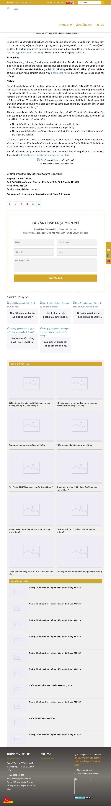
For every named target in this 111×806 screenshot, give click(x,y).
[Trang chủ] (55, 13)
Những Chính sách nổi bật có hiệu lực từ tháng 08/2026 (55, 587)
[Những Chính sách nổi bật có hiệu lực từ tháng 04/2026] (17, 657)
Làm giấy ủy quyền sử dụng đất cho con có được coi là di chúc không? (55, 344)
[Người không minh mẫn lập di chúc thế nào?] (22, 305)
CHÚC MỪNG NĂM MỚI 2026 (42, 718)
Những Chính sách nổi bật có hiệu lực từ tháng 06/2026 (55, 620)
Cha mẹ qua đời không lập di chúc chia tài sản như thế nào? (22, 340)
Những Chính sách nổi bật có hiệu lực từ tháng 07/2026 (55, 604)
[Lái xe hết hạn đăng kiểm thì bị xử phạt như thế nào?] (31, 552)
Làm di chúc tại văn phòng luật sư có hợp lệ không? (55, 315)
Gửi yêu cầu (55, 278)
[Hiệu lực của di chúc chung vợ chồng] (79, 425)
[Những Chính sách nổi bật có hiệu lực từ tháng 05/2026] (17, 641)
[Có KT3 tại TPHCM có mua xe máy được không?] (31, 468)
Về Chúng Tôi (84, 25)
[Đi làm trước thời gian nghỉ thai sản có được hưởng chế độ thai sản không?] (31, 383)
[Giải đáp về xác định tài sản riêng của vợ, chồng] (79, 552)
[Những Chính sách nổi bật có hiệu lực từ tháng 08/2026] (17, 592)
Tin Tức (99, 25)
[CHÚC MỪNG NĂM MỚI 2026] (17, 722)
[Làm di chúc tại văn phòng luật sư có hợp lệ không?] (55, 305)
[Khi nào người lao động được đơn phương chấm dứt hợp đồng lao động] (79, 383)
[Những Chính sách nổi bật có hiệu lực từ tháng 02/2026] (17, 706)
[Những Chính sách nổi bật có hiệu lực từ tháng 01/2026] (17, 739)
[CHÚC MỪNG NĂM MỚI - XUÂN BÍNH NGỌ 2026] (17, 690)
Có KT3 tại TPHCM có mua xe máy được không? (31, 487)
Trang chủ (65, 25)
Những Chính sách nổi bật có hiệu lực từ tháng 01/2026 (55, 734)
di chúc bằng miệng (60, 73)
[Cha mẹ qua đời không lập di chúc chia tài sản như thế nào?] (22, 330)
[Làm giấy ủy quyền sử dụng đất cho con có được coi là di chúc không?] (55, 332)
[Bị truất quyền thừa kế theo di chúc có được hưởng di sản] (88, 305)
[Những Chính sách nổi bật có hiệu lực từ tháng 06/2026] (17, 624)
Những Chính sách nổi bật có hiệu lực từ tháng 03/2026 (55, 669)
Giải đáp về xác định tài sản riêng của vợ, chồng (79, 571)
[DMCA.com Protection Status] (82, 797)
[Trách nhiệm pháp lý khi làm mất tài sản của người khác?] (79, 468)
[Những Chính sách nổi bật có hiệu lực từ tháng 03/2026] (17, 673)
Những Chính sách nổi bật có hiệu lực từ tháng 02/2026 (55, 702)
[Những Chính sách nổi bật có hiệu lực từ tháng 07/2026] (17, 608)
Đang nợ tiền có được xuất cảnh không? (28, 445)
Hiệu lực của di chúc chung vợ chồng (74, 445)
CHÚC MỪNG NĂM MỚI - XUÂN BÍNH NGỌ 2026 (50, 685)
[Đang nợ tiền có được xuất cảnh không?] (31, 425)
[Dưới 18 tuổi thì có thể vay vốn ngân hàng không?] (79, 510)
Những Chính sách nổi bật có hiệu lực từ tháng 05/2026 (55, 636)
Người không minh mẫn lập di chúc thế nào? (22, 315)
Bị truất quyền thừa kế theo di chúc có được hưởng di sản (88, 315)
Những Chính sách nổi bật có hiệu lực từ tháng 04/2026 (55, 653)
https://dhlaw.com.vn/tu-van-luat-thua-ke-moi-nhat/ (45, 155)
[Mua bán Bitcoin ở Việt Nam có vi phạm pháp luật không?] (31, 510)
